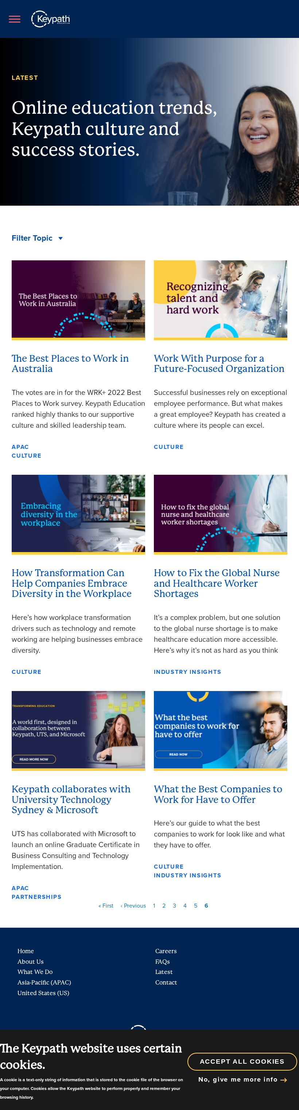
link (78, 360)
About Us (31, 961)
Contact (166, 982)
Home (26, 951)
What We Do (35, 972)
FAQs (162, 961)
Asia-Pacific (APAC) (44, 982)
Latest (164, 972)
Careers (166, 951)
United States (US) (43, 993)
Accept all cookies (242, 1061)
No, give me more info (238, 1079)
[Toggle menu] (14, 19)
